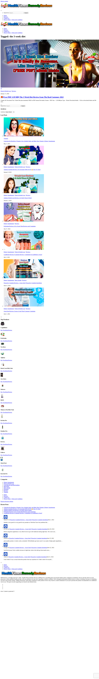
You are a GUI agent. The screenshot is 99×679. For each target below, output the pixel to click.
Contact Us (6, 18)
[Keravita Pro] (2, 471)
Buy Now (3, 330)
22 (1, 88)
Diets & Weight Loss (6, 91)
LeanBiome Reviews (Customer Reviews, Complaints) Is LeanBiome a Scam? (23, 254)
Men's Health (18, 280)
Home (5, 15)
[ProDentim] (2, 335)
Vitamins (6, 138)
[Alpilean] (2, 355)
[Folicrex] (2, 449)
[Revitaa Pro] (2, 417)
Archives (3, 112)
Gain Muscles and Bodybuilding (12, 485)
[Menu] (1, 10)
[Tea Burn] (2, 344)
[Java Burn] (2, 376)
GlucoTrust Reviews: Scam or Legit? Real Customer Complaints (19, 311)
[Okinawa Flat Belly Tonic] (2, 407)
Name (2, 609)
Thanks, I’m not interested (7, 615)
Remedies (6, 489)
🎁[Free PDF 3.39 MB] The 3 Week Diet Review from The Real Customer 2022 (32, 97)
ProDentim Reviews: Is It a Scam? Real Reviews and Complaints (20, 226)
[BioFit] (2, 397)
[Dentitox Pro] (2, 428)
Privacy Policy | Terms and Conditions (13, 19)
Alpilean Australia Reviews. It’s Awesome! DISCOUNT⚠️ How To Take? (22, 169)
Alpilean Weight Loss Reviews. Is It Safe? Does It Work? (18, 198)
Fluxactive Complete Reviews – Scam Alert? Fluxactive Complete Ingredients (23, 283)
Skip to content (4, 1)
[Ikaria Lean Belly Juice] (2, 365)
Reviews (6, 17)
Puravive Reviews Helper (7, 501)
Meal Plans (6, 486)
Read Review (8, 330)
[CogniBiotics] (2, 325)
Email (2, 611)
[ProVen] (2, 439)
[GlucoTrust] (2, 460)
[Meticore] (2, 386)
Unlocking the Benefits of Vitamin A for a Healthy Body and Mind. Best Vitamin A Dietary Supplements (29, 141)
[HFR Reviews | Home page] (26, 7)
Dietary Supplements (9, 167)
